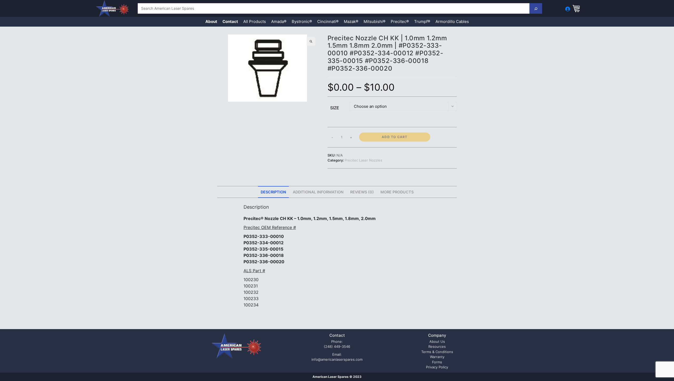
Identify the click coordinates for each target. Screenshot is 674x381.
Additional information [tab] (318, 192)
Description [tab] (273, 192)
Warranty (437, 357)
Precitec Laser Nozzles (363, 160)
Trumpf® (422, 21)
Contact (230, 21)
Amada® (278, 21)
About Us (437, 341)
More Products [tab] (397, 192)
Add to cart (394, 137)
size (334, 107)
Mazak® (351, 21)
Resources (437, 346)
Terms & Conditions (437, 352)
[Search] (535, 8)
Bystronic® (302, 21)
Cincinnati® (328, 21)
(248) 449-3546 (337, 346)
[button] (311, 41)
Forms (437, 362)
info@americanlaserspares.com (337, 359)
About (211, 21)
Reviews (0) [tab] (362, 192)
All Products (254, 21)
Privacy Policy (437, 367)
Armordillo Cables (452, 21)
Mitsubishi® (374, 21)
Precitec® (400, 21)
